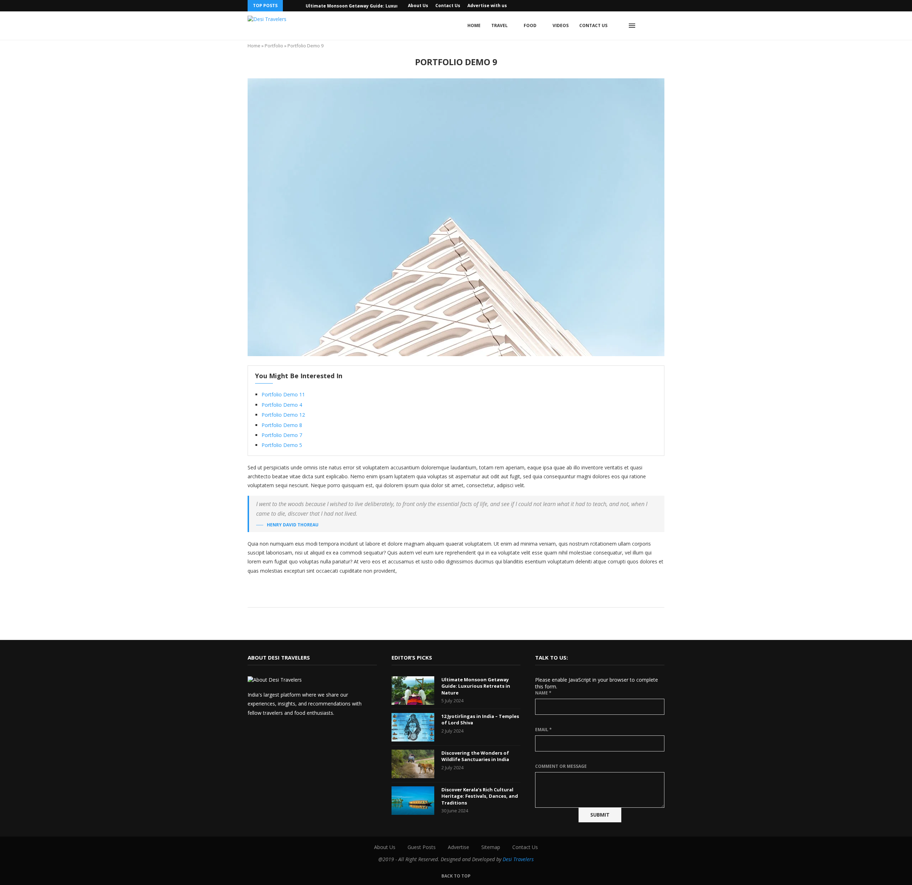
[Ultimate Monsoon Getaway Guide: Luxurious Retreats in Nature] (413, 690)
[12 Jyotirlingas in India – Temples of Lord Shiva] (413, 727)
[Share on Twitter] (454, 597)
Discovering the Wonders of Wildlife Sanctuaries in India (475, 756)
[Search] (648, 25)
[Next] (299, 5)
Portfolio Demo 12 (283, 414)
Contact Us (447, 5)
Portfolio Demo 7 (281, 435)
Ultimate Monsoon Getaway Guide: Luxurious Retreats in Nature (379, 6)
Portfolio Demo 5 (281, 445)
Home (474, 25)
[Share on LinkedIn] (469, 597)
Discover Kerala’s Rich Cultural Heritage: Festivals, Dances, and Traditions (479, 796)
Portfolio (274, 45)
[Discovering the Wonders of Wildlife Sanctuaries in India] (413, 764)
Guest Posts (422, 847)
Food (530, 25)
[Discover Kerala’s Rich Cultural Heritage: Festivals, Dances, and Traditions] (413, 800)
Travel (499, 25)
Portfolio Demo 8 (281, 425)
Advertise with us (487, 5)
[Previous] (290, 5)
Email (543, 730)
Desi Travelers (518, 859)
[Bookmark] (660, 25)
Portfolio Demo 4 (281, 404)
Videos (561, 25)
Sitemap (490, 847)
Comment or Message (561, 766)
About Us (418, 5)
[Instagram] (638, 5)
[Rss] (662, 5)
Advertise (458, 847)
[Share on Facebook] (447, 597)
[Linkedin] (654, 5)
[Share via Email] (477, 597)
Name (543, 693)
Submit (600, 814)
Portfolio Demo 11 (283, 394)
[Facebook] (630, 5)
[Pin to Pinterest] (462, 597)
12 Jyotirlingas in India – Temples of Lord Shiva (480, 719)
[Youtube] (646, 5)
